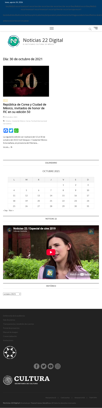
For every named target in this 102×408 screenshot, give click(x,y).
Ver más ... (9, 147)
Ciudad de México (18, 121)
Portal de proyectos (11, 328)
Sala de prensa (9, 320)
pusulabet (80, 15)
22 (63, 201)
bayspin (31, 15)
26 (26, 206)
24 (88, 201)
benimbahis (8, 15)
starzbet (24, 15)
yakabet (59, 15)
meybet (45, 15)
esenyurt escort (28, 6)
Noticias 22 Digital (43, 40)
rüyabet (38, 15)
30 (75, 206)
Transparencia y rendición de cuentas (18, 324)
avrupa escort (75, 9)
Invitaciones (8, 340)
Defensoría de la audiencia (14, 316)
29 (63, 206)
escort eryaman (22, 20)
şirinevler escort (61, 9)
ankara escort (9, 20)
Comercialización (10, 336)
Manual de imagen (10, 332)
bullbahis (17, 15)
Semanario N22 (80, 397)
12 (26, 195)
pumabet (52, 15)
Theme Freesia (36, 403)
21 (51, 201)
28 (51, 206)
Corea (28, 121)
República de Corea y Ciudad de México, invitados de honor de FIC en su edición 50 (24, 108)
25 (14, 206)
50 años (8, 121)
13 (38, 195)
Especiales (93, 397)
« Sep (5, 210)
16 (75, 195)
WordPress (47, 403)
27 (38, 206)
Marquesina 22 (51, 397)
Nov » (11, 210)
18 (14, 201)
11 (14, 195)
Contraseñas (65, 397)
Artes (5, 100)
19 (26, 201)
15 (63, 195)
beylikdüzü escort (13, 6)
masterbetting (69, 15)
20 (38, 201)
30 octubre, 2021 (11, 117)
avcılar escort (41, 6)
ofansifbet (89, 15)
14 (51, 195)
